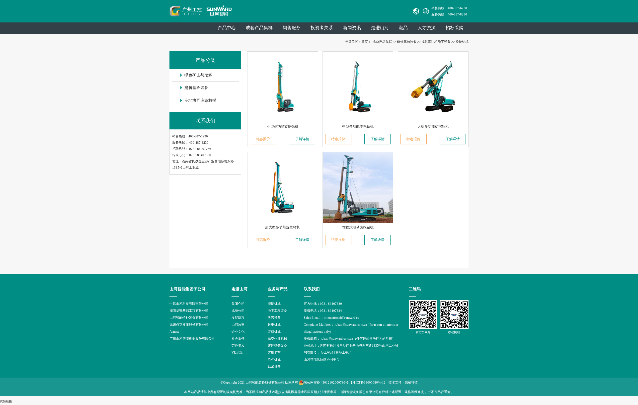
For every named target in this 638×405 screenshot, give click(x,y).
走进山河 (380, 27)
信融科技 (411, 382)
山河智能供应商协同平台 (321, 359)
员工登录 (326, 352)
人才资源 (427, 27)
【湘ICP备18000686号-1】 (368, 382)
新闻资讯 (352, 27)
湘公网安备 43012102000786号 (326, 382)
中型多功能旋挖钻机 (358, 126)
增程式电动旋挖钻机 (358, 227)
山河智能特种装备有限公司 (188, 317)
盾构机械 (274, 359)
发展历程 (238, 317)
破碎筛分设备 (277, 345)
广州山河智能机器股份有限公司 (192, 338)
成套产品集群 (259, 27)
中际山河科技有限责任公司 (188, 303)
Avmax (174, 331)
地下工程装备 (277, 310)
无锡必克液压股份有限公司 (188, 324)
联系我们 (312, 289)
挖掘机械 (274, 303)
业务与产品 (278, 289)
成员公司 (238, 310)
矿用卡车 (274, 352)
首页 (364, 42)
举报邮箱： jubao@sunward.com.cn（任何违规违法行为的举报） (349, 338)
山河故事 (238, 324)
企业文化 (238, 331)
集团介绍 (238, 303)
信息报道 (238, 359)
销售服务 (292, 27)
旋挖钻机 (462, 42)
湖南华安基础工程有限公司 (188, 310)
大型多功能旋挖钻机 (433, 126)
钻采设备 (274, 366)
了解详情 (302, 139)
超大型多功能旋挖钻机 (282, 227)
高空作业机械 (277, 338)
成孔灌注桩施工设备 (436, 42)
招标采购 (455, 27)
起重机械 (274, 324)
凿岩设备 (274, 317)
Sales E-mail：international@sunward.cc (331, 317)
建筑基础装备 (406, 42)
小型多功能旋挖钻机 (282, 126)
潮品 (403, 27)
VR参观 (237, 352)
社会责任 (238, 338)
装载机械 (274, 331)
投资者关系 (322, 27)
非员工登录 (343, 352)
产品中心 (227, 27)
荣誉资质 (238, 345)
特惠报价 (263, 139)
